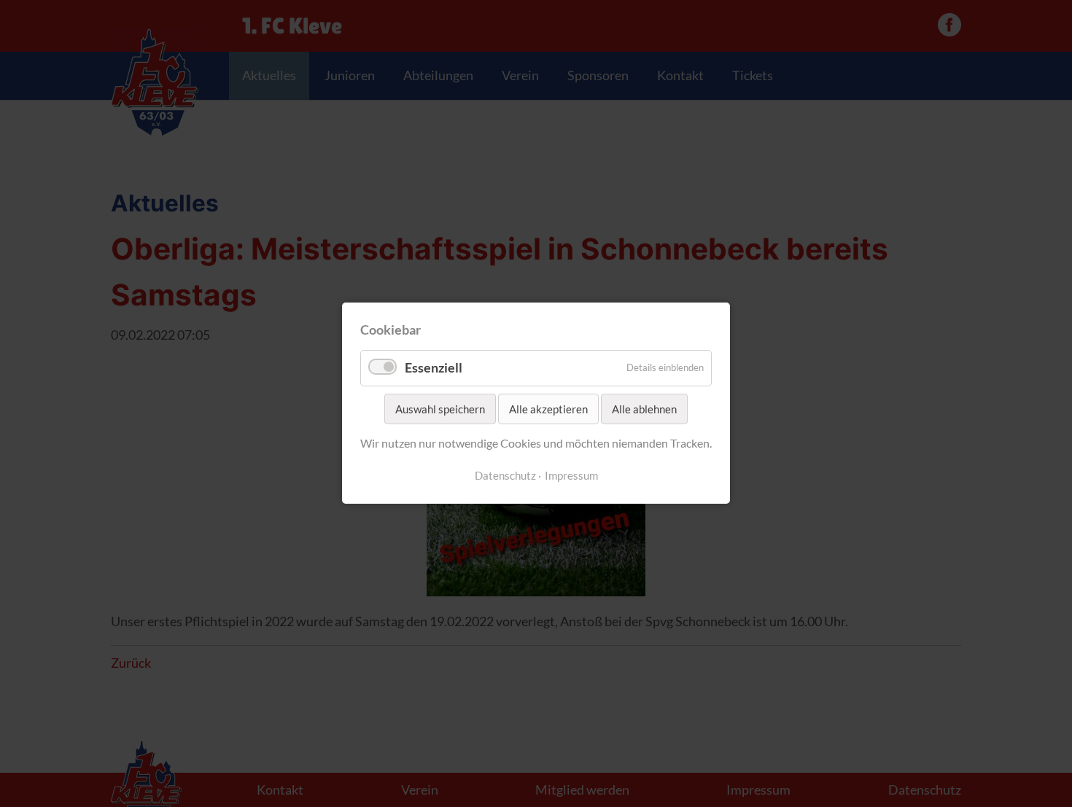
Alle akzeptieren (548, 409)
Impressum (571, 475)
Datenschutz (505, 475)
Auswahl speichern (440, 409)
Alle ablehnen (644, 409)
